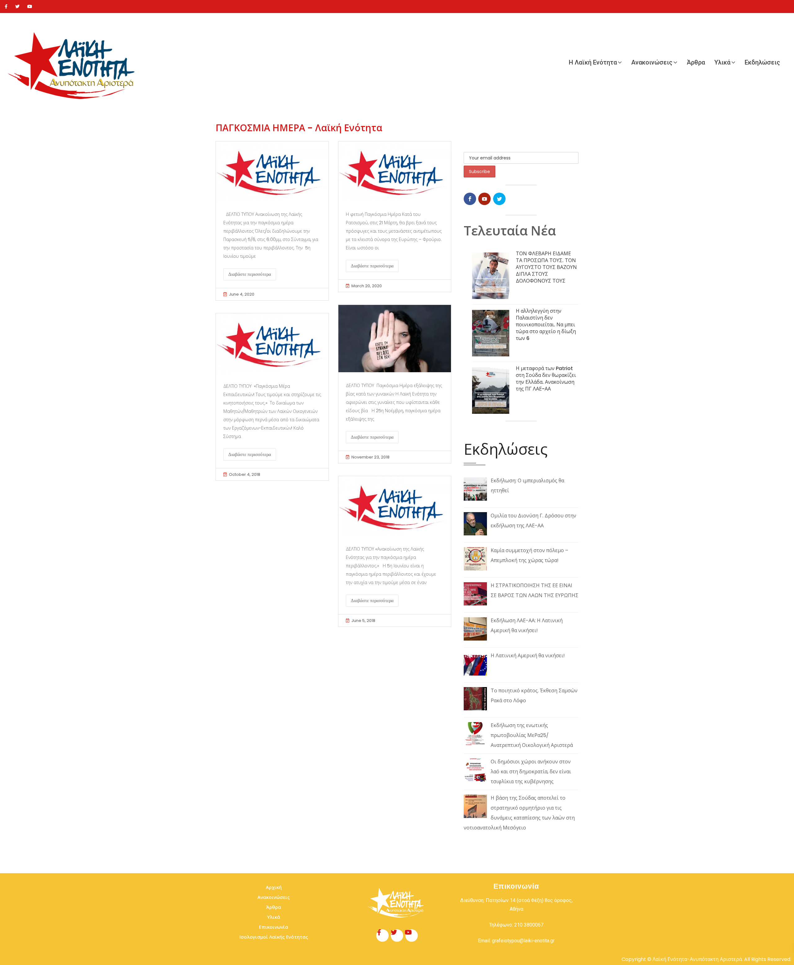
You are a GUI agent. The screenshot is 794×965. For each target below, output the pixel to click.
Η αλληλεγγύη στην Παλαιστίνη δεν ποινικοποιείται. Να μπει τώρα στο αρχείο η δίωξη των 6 (546, 324)
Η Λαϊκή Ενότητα (593, 62)
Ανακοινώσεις (651, 62)
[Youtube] (29, 6)
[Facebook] (6, 6)
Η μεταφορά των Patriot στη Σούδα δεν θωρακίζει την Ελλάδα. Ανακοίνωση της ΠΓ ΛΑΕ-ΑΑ (546, 378)
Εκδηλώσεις (762, 62)
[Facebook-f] (382, 935)
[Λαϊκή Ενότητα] (74, 62)
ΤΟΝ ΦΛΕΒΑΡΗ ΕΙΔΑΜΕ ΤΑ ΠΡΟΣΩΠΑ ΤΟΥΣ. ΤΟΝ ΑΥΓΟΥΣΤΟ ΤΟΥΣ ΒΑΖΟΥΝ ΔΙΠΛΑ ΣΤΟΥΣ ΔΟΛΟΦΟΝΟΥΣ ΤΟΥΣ (546, 267)
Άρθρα (696, 62)
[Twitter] (17, 6)
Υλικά (722, 62)
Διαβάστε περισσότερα (249, 274)
